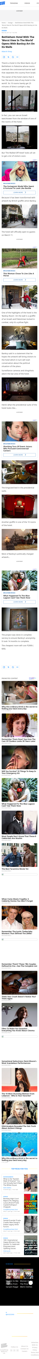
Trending (14, 3)
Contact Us (24, 1349)
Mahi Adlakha (7, 1188)
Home (4, 23)
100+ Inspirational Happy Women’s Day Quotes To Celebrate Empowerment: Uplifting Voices (11, 1244)
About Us (24, 1346)
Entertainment (8, 1177)
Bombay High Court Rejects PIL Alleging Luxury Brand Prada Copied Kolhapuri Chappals (11, 1202)
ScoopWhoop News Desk (10, 1209)
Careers (24, 1351)
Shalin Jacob (6, 1251)
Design (10, 23)
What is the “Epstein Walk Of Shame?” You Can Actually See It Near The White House (12, 1182)
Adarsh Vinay (7, 51)
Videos (27, 3)
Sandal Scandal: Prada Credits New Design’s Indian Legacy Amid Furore (12, 1223)
